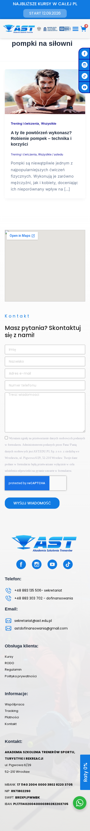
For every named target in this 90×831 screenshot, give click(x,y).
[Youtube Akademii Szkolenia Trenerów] (85, 87)
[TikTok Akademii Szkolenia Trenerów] (85, 76)
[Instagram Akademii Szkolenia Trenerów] (85, 65)
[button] (75, 29)
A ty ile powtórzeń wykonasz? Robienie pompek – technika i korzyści (41, 138)
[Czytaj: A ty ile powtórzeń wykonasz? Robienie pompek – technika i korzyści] (45, 91)
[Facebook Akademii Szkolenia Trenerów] (85, 54)
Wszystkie (48, 123)
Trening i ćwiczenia (25, 123)
